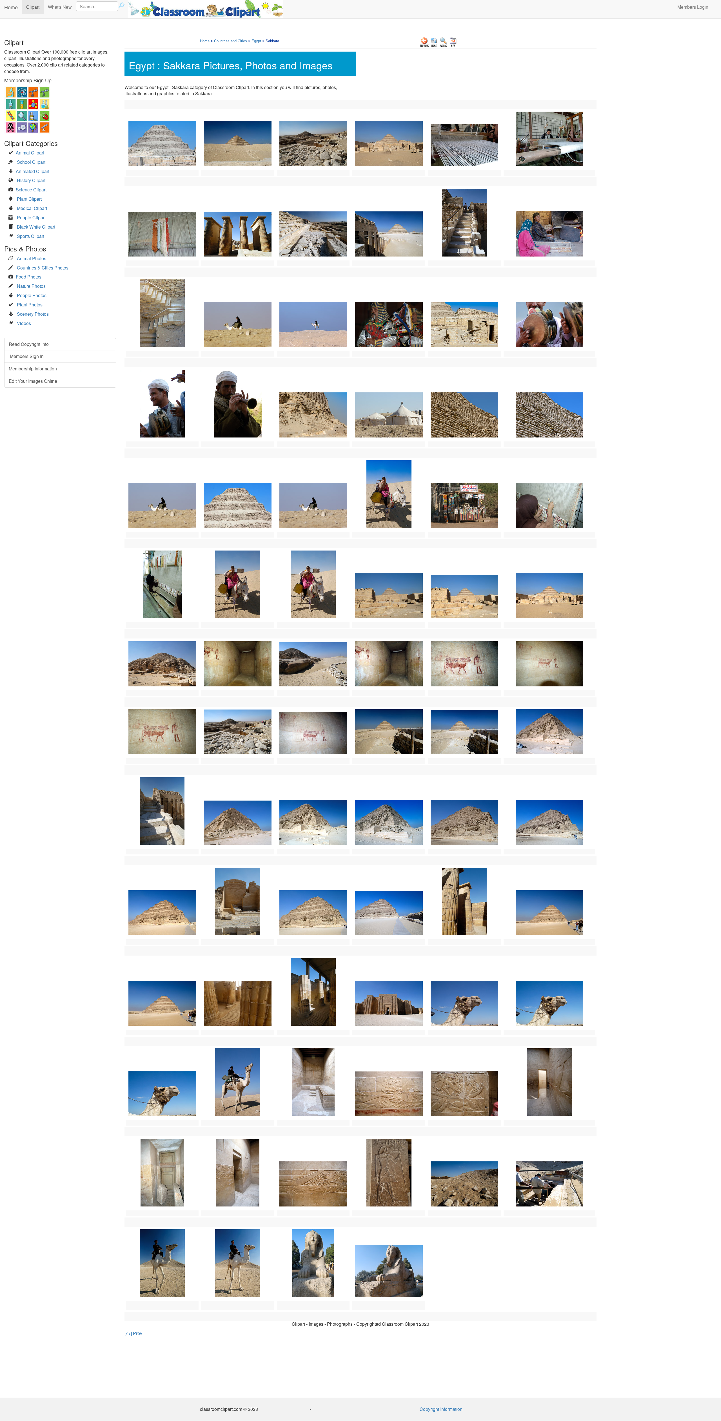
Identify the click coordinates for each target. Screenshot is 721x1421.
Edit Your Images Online (33, 381)
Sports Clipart (30, 236)
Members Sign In (26, 356)
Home (11, 7)
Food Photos (28, 276)
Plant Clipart (29, 199)
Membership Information (33, 368)
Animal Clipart (30, 152)
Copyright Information (441, 1409)
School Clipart (31, 162)
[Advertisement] (360, 1366)
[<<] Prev (133, 1333)
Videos (24, 323)
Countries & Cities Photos (42, 267)
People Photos (31, 295)
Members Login (692, 7)
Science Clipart (31, 189)
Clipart (35, 6)
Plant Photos (30, 304)
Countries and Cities (230, 41)
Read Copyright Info (29, 344)
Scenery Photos (33, 314)
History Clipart (31, 180)
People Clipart (31, 217)
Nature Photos (31, 286)
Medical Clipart (32, 208)
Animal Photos (31, 258)
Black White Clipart (36, 227)
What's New (60, 7)
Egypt (256, 41)
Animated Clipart (32, 171)
